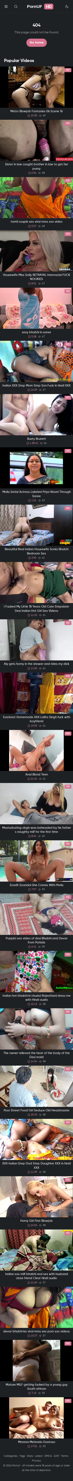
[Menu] (6, 6)
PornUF (39, 6)
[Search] (15, 6)
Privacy (36, 1460)
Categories (11, 1456)
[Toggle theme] (67, 6)
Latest (39, 1456)
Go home (37, 42)
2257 (56, 1456)
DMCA (48, 1456)
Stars (30, 1456)
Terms (64, 1456)
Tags (22, 1456)
